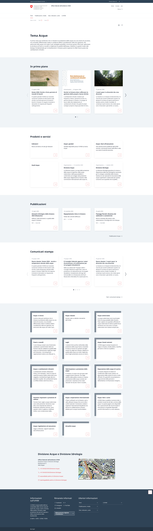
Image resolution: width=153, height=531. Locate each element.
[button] (31, 15)
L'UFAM (105, 502)
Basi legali (32, 529)
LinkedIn (58, 508)
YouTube (67, 505)
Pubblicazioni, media (84, 506)
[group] (44, 92)
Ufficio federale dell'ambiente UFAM (61, 6)
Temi (80, 502)
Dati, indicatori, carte (84, 510)
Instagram (59, 505)
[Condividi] (121, 25)
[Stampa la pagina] (118, 25)
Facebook (59, 502)
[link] (44, 322)
